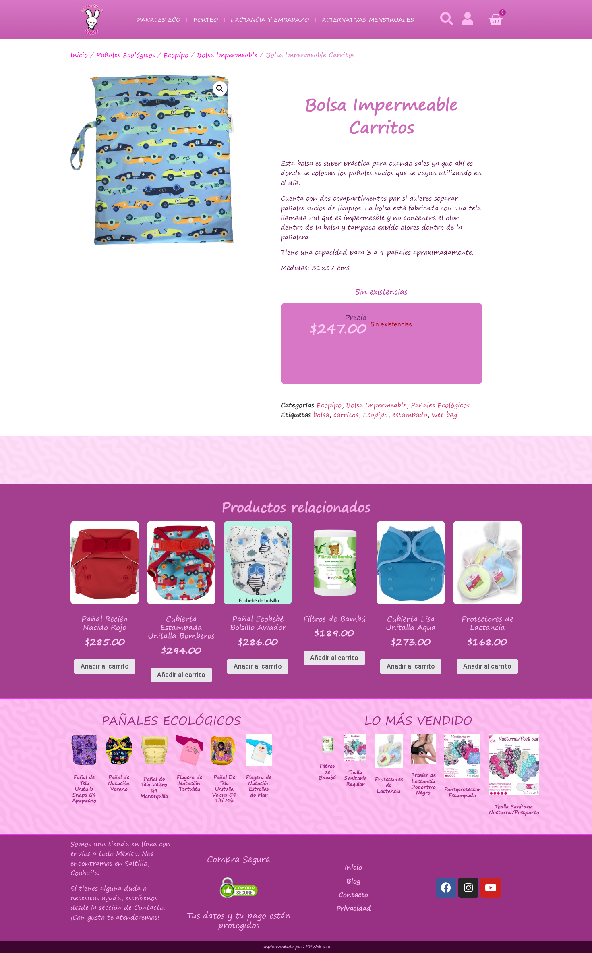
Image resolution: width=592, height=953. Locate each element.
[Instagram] (468, 888)
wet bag (444, 414)
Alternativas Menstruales (368, 20)
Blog (353, 881)
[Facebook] (446, 888)
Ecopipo (176, 54)
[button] (220, 88)
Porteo (205, 20)
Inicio (79, 54)
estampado (409, 414)
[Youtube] (490, 888)
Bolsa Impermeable (227, 54)
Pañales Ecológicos (125, 54)
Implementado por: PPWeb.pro (296, 947)
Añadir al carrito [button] (105, 666)
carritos (345, 414)
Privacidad (353, 908)
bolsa (321, 414)
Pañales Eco (158, 20)
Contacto (353, 894)
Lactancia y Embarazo (270, 20)
